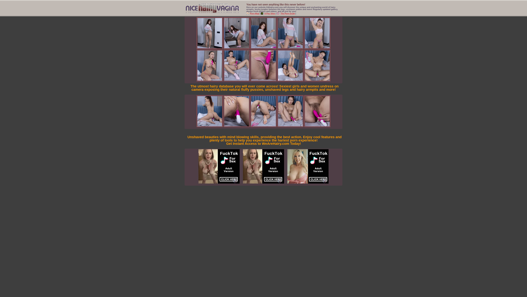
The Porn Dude (288, 13)
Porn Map (254, 13)
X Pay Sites (269, 13)
